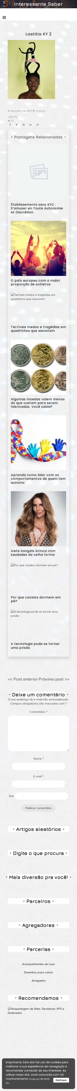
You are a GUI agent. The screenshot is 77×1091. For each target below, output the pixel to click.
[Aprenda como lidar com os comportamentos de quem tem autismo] (38, 442)
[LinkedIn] (30, 125)
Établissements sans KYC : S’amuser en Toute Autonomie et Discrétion (37, 208)
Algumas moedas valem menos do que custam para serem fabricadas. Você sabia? (38, 403)
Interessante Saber (38, 4)
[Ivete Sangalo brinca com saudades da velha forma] (38, 518)
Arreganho (39, 980)
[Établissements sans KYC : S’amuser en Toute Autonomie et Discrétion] (38, 172)
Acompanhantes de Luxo (38, 964)
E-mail (38, 776)
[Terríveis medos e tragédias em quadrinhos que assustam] (38, 307)
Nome (39, 758)
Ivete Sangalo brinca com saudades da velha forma (33, 553)
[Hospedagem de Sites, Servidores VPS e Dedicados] (38, 1010)
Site (11, 796)
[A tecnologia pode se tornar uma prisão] (38, 624)
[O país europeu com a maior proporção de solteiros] (38, 248)
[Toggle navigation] (4, 17)
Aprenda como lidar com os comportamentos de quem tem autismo (38, 479)
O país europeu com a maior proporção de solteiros (35, 282)
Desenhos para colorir (38, 972)
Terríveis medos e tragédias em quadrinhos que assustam (38, 329)
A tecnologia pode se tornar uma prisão (35, 646)
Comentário (38, 712)
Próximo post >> (53, 679)
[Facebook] (10, 125)
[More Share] (37, 125)
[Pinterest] (24, 125)
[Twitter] (16, 125)
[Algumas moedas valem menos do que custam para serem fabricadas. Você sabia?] (38, 366)
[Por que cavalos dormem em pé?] (34, 578)
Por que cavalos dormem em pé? (36, 599)
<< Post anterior (23, 679)
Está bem (61, 1080)
